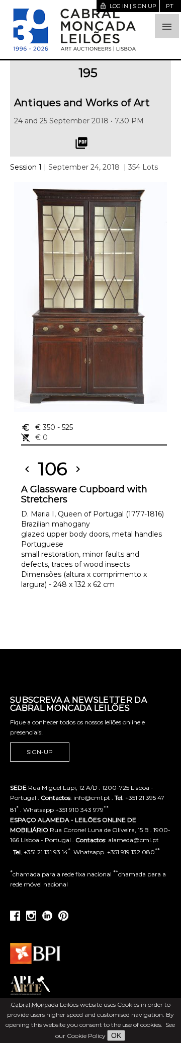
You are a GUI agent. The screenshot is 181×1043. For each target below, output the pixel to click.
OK (116, 1035)
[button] (167, 26)
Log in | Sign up (128, 6)
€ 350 (47, 427)
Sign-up (40, 752)
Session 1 (26, 167)
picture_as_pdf (81, 143)
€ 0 (34, 437)
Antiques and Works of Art (82, 103)
